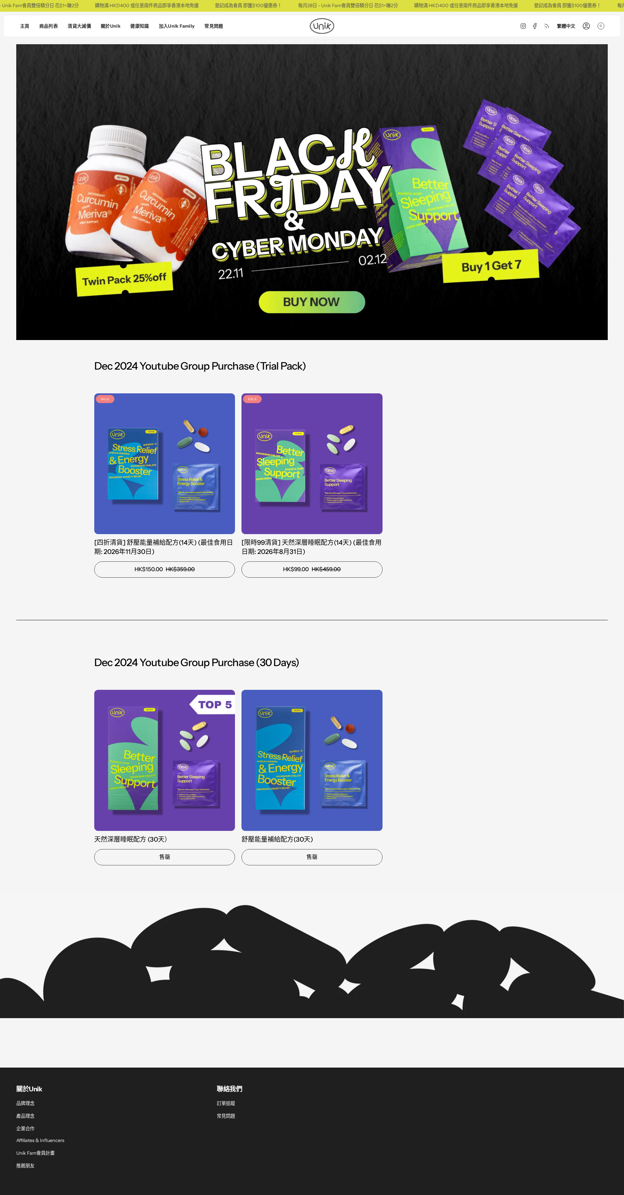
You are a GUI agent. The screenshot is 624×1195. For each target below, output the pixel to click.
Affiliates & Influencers (40, 1140)
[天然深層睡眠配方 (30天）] (164, 760)
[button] (48, 26)
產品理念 (25, 1116)
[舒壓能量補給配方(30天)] (311, 760)
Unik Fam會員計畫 (35, 1153)
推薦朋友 (25, 1166)
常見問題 (226, 1116)
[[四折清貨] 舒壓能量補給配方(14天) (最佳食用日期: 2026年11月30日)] (164, 463)
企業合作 (25, 1129)
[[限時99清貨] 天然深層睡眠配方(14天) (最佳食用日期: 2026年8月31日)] (311, 463)
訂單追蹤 (226, 1103)
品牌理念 (25, 1103)
